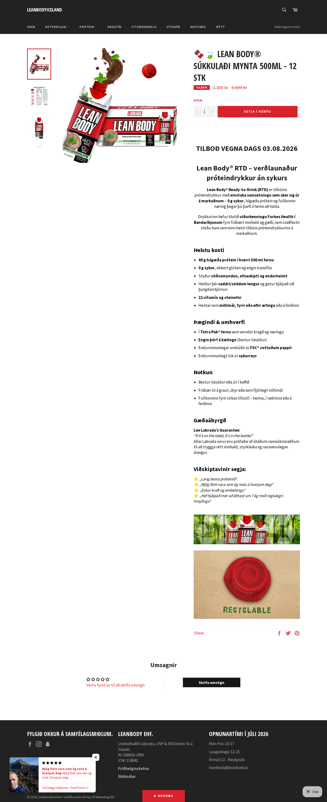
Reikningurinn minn (287, 27)
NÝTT (220, 27)
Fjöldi (198, 100)
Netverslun (56, 27)
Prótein (87, 27)
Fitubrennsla (144, 27)
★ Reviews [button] (163, 796)
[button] (95, 757)
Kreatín (114, 27)
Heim (31, 27)
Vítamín (173, 27)
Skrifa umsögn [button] (211, 682)
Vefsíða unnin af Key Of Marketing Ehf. (88, 797)
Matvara (198, 27)
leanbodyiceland (44, 9)
